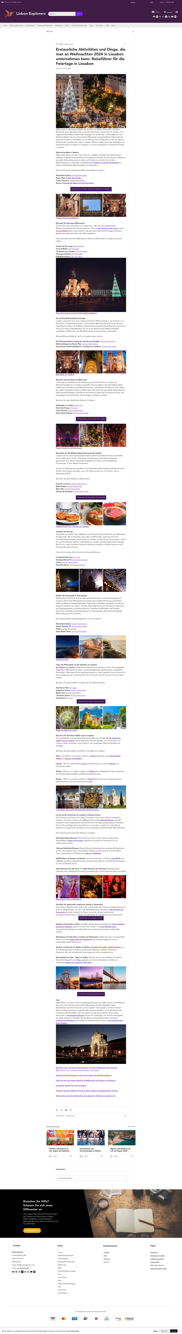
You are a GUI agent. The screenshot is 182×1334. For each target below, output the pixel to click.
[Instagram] (169, 16)
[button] (176, 12)
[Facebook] (154, 16)
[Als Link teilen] (71, 1110)
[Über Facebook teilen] (57, 1110)
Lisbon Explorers (31, 13)
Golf (59, 1287)
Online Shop (62, 1290)
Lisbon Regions (63, 1259)
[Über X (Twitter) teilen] (61, 1110)
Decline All (164, 1331)
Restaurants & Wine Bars (66, 1262)
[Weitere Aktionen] (125, 44)
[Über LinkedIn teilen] (66, 1110)
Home (60, 1252)
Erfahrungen (62, 1265)
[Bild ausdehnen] (67, 205)
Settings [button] (155, 1331)
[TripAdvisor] (157, 16)
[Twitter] (163, 16)
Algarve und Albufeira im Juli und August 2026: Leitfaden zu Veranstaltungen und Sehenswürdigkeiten (120, 1150)
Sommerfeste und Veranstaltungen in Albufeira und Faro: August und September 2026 (91, 1150)
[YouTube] (31, 1272)
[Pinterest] (160, 16)
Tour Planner (62, 1277)
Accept (174, 1331)
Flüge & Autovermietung (66, 1284)
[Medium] (175, 16)
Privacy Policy (75, 1331)
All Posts (49, 31)
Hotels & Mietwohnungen (67, 1271)
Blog (59, 1280)
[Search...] (79, 14)
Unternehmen (62, 1293)
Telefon (162, 2)
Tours (60, 1274)
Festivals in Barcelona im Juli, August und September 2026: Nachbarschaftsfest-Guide (60, 1150)
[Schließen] (180, 1330)
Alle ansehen (132, 1126)
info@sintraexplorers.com (26, 1265)
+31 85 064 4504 (169, 2)
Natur (60, 1268)
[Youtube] (172, 16)
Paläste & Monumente (65, 1255)
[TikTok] (166, 16)
